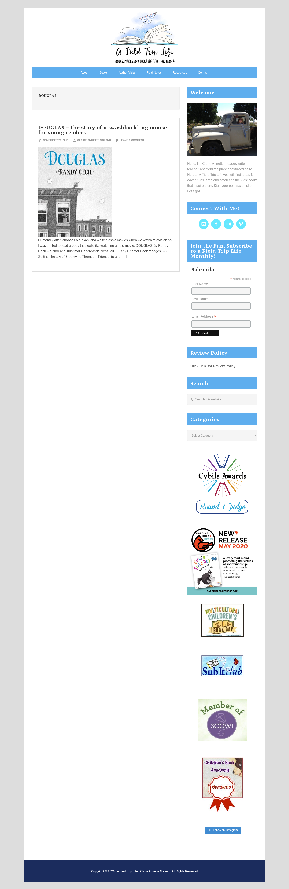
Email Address (203, 317)
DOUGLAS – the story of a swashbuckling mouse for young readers (102, 130)
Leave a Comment (132, 140)
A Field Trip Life (144, 37)
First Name (199, 284)
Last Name (199, 299)
